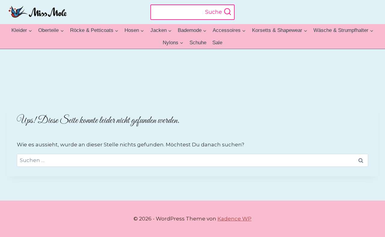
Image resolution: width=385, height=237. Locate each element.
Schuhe (197, 42)
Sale (217, 42)
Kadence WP (234, 219)
